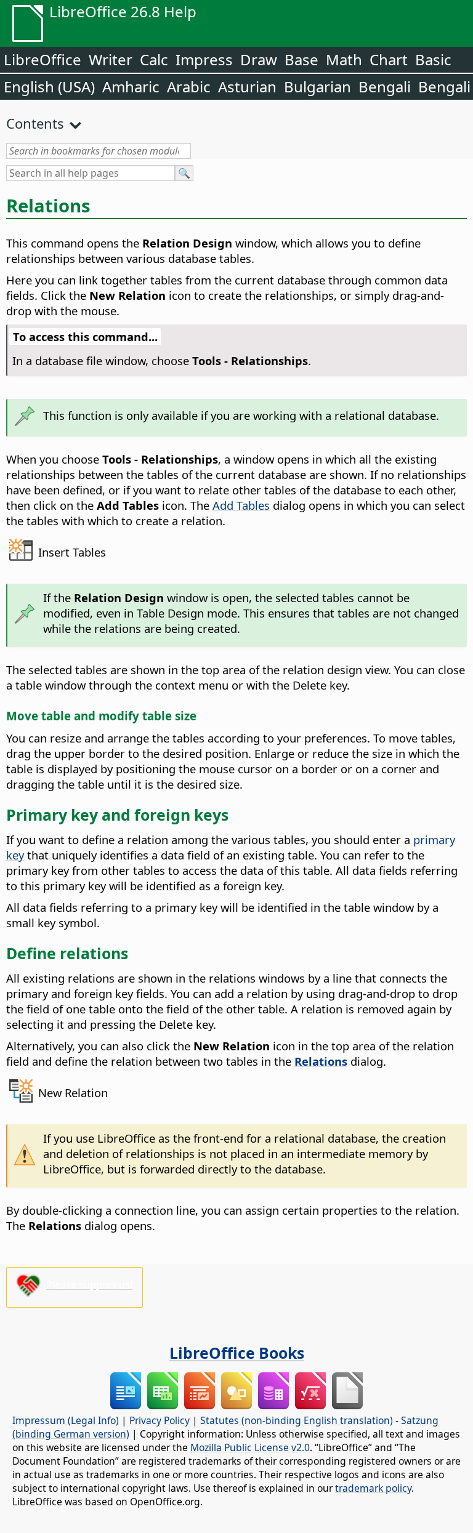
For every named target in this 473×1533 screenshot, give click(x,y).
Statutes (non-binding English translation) (296, 1420)
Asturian (247, 86)
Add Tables (241, 505)
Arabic (189, 86)
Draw (258, 59)
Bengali (384, 86)
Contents (35, 123)
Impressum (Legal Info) (65, 1420)
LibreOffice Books (236, 1352)
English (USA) (49, 86)
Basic (433, 59)
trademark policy (373, 1488)
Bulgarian (317, 86)
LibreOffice (42, 59)
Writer (110, 59)
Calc (154, 59)
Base (301, 59)
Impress (204, 59)
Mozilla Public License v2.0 (250, 1447)
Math (344, 59)
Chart (389, 59)
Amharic (131, 86)
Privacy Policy (159, 1420)
